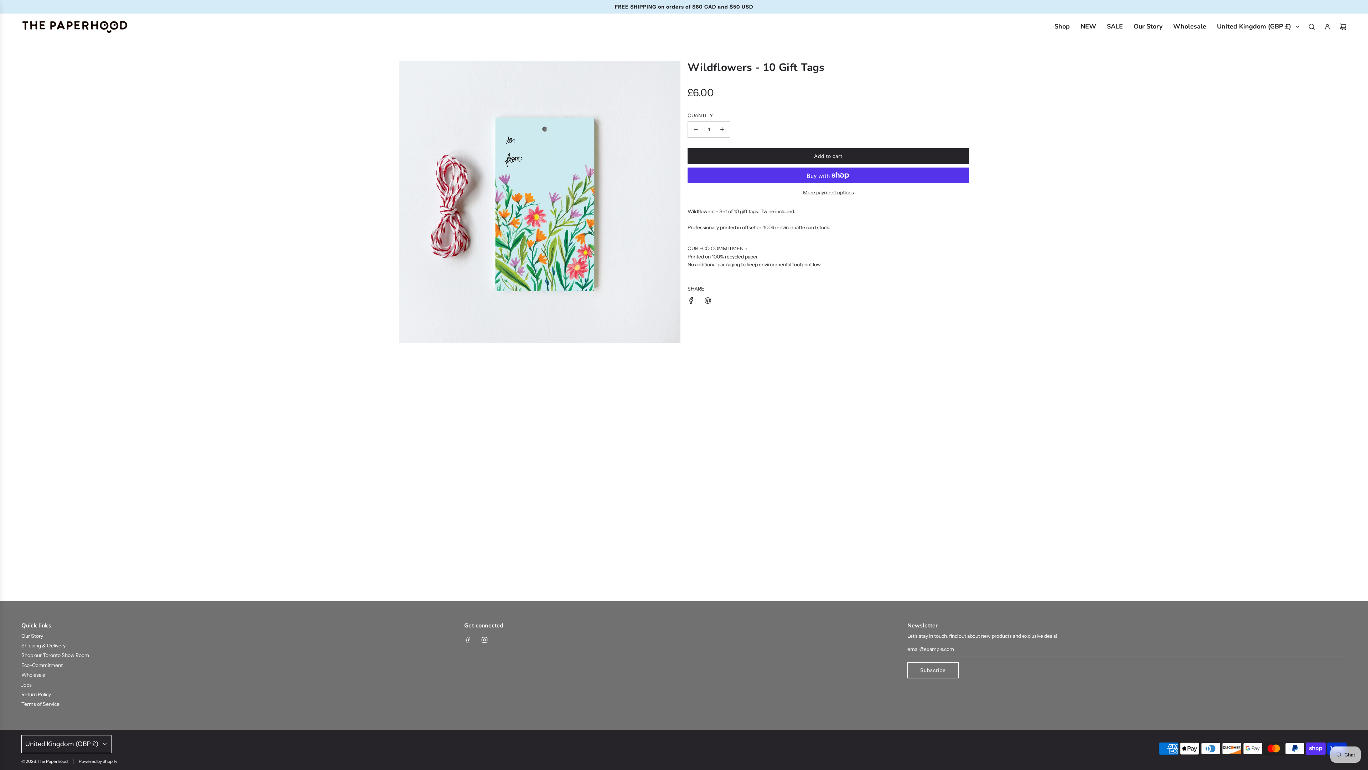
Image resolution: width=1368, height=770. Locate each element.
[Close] (1081, 204)
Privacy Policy (503, 428)
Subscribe (479, 407)
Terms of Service (541, 428)
